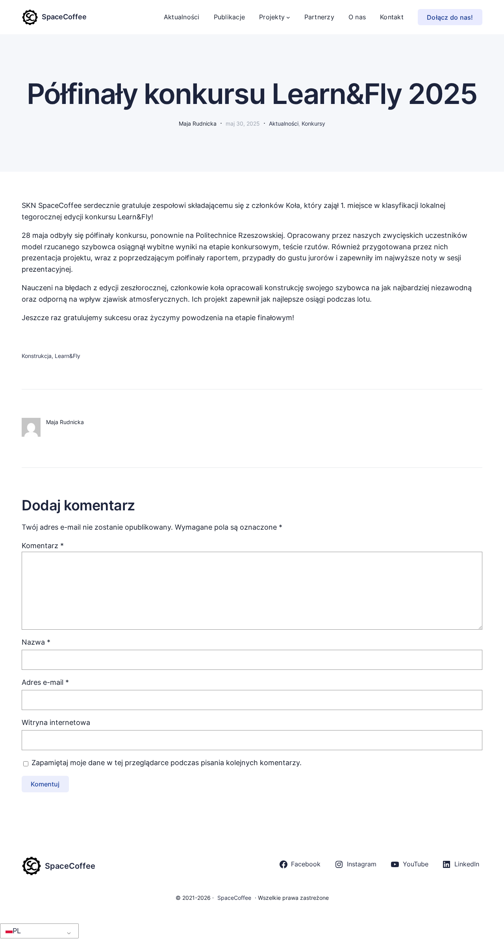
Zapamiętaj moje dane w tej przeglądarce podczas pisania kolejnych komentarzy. (167, 762)
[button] (38, 931)
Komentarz (43, 545)
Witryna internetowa (56, 722)
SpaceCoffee (64, 17)
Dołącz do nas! (450, 17)
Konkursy (313, 123)
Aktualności (283, 123)
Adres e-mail (45, 682)
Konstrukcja (37, 355)
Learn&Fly (67, 355)
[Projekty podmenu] (288, 17)
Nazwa (36, 642)
